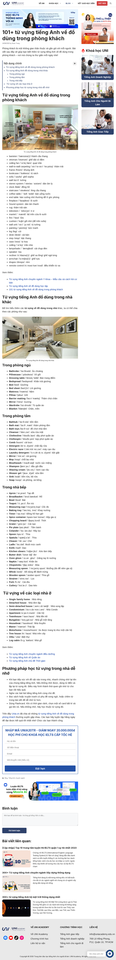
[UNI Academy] (13, 3)
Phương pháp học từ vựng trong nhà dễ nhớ (27, 87)
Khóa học (53, 3)
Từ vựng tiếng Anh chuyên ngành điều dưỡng (32, 654)
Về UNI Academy (39, 934)
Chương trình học (39, 938)
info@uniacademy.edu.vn (102, 934)
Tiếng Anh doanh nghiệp (72, 938)
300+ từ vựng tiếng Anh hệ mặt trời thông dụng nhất (31, 897)
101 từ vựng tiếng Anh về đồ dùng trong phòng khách (36, 289)
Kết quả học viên (86, 3)
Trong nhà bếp (15, 80)
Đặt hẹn (102, 3)
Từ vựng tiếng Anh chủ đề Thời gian (27, 661)
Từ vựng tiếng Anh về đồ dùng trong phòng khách (30, 67)
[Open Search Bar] (111, 3)
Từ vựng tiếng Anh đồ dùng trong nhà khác (27, 70)
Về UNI (41, 3)
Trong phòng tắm (17, 77)
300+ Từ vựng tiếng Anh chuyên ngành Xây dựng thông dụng (36, 872)
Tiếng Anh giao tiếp (69, 934)
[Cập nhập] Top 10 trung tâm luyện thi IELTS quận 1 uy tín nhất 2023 (39, 847)
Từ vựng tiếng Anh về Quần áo (24, 657)
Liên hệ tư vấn (38, 943)
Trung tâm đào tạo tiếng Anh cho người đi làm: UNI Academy (57, 956)
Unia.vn (15, 713)
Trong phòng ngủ (17, 74)
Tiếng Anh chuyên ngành (16, 778)
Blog (68, 3)
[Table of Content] (74, 63)
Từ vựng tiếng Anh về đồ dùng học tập (28, 286)
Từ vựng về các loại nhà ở (19, 84)
